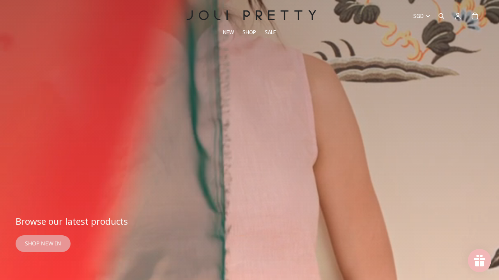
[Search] (441, 15)
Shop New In (43, 243)
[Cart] (474, 15)
